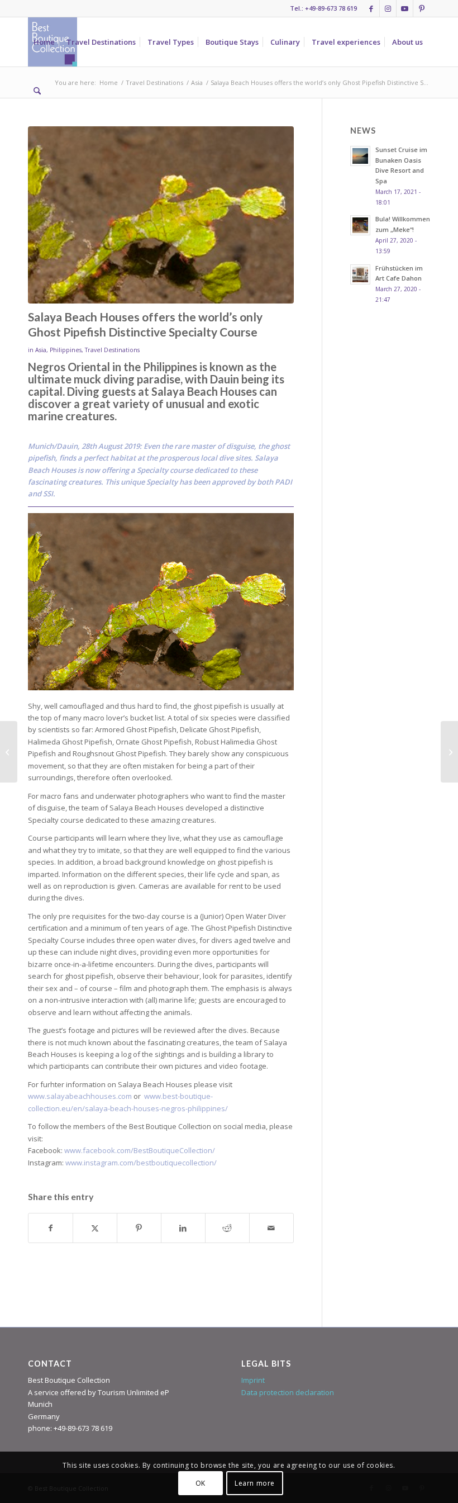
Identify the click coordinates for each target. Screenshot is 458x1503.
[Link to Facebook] (371, 8)
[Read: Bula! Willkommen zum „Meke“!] (360, 225)
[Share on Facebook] (50, 1228)
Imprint (253, 1380)
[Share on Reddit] (227, 1228)
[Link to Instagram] (388, 8)
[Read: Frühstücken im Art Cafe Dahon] (360, 274)
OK (200, 1483)
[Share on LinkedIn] (183, 1228)
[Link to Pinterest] (421, 8)
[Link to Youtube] (405, 8)
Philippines (66, 350)
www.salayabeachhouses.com (80, 1096)
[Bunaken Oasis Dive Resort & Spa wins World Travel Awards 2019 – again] (449, 752)
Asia (40, 350)
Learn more (255, 1483)
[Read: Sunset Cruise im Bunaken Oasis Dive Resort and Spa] (360, 156)
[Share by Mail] (271, 1228)
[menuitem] (44, 42)
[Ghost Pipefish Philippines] (161, 215)
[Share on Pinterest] (139, 1228)
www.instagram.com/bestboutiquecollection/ (141, 1163)
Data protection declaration (287, 1392)
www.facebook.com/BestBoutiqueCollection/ (139, 1150)
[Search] (37, 91)
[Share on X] (95, 1228)
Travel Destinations (112, 350)
